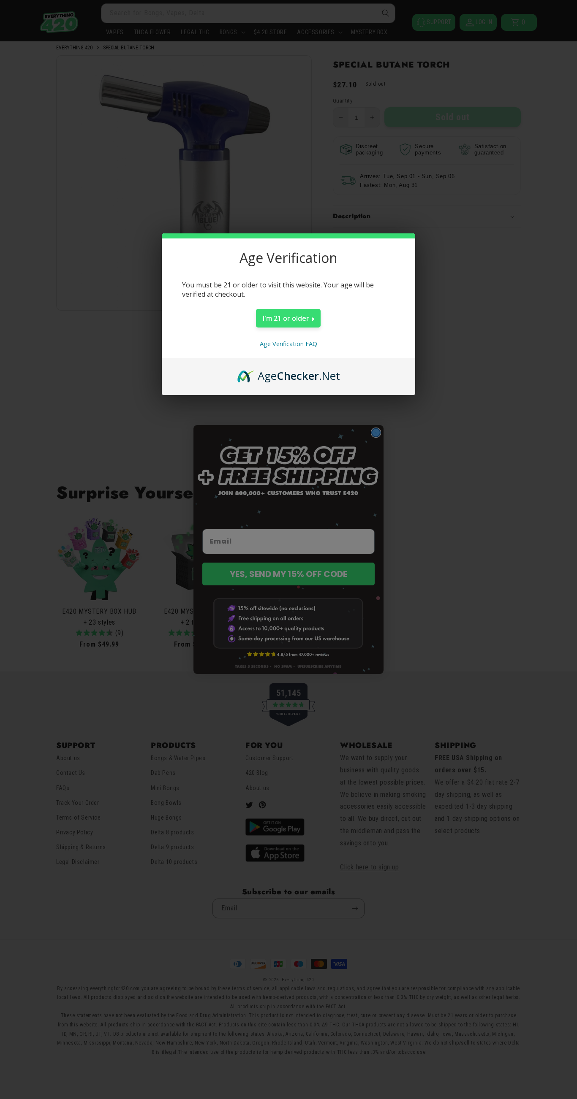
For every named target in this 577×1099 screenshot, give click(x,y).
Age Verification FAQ (288, 344)
